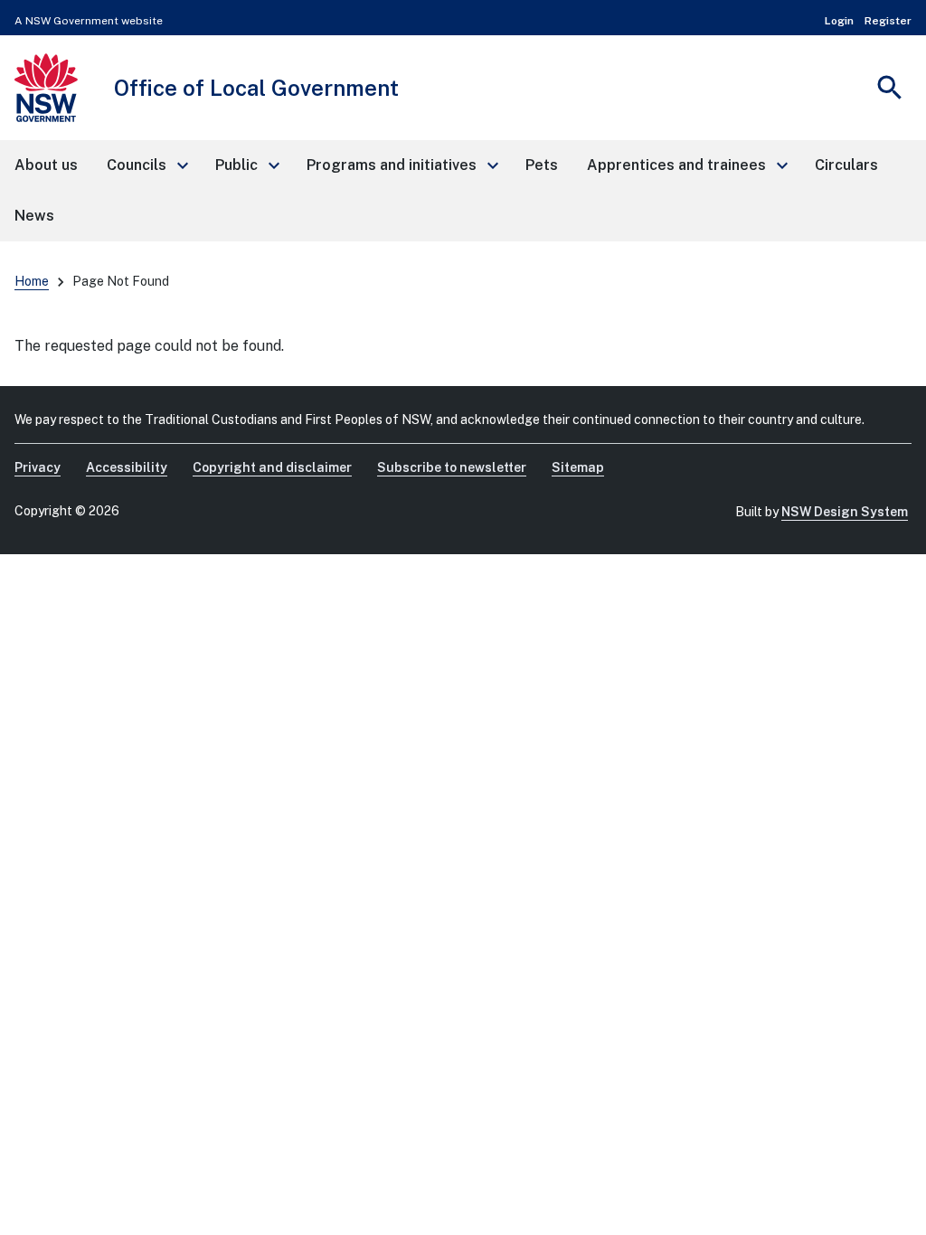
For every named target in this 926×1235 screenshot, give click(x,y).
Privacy (37, 467)
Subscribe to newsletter (451, 467)
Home (31, 281)
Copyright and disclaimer (272, 467)
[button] (146, 165)
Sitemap (578, 467)
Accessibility (126, 467)
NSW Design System (844, 511)
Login (839, 20)
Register (888, 20)
